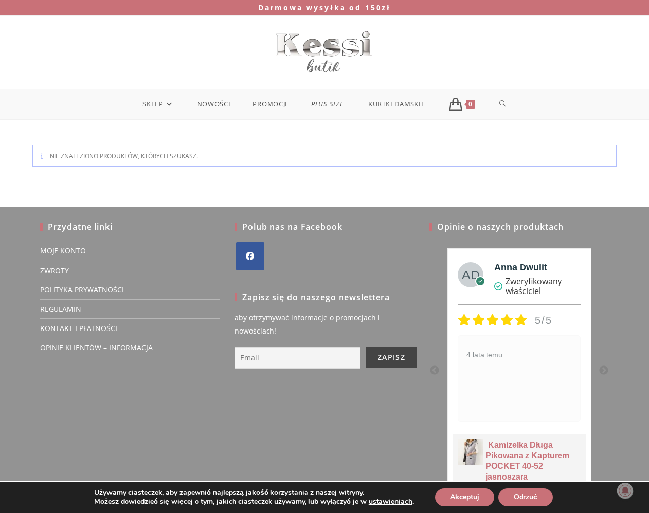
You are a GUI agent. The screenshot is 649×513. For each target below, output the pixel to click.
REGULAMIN (60, 309)
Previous (434, 370)
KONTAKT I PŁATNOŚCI (78, 328)
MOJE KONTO (63, 250)
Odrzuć (525, 497)
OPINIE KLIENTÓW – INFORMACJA (96, 347)
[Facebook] (250, 256)
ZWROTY (54, 270)
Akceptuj (464, 497)
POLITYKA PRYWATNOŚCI (82, 290)
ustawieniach (390, 501)
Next (604, 370)
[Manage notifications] (625, 491)
